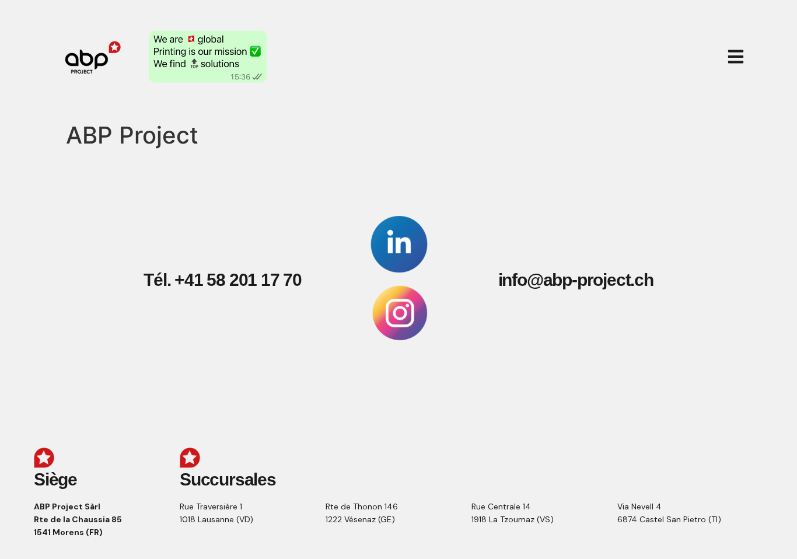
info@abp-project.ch (575, 279)
